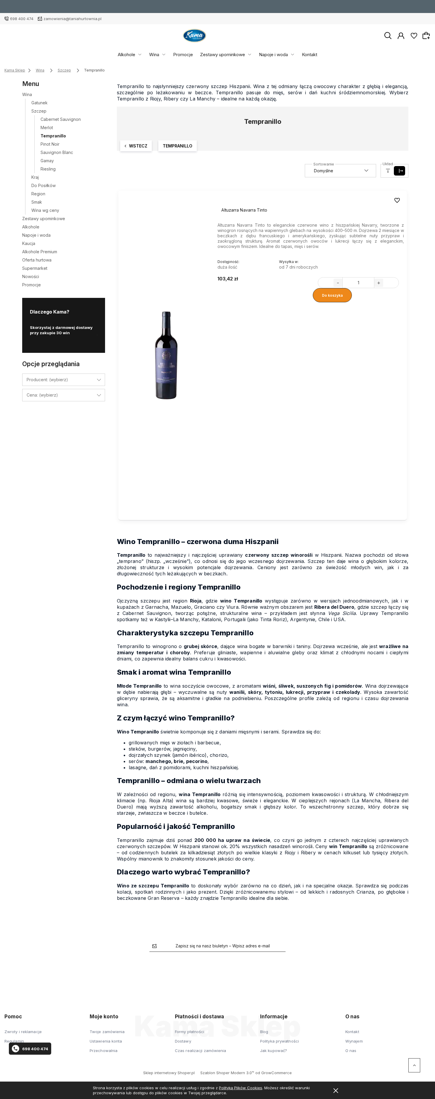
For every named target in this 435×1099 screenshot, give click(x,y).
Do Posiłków (43, 185)
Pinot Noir (50, 144)
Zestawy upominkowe (222, 54)
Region (38, 193)
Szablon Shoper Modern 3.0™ (227, 1072)
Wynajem (354, 1041)
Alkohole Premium (39, 251)
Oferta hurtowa (36, 259)
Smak (36, 201)
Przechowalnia (103, 1050)
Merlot (47, 127)
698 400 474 (21, 18)
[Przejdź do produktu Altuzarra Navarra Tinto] (166, 355)
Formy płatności (189, 1031)
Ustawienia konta (106, 1041)
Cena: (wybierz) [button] (42, 394)
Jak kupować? (273, 1050)
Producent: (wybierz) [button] (47, 379)
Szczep (38, 110)
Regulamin (14, 1041)
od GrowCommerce (273, 1072)
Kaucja (28, 243)
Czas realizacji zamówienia (200, 1050)
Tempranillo (53, 135)
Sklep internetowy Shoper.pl (169, 1072)
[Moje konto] (401, 35)
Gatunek (39, 102)
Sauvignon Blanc (57, 152)
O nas (351, 1050)
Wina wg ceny (45, 210)
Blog (264, 1031)
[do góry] (414, 1065)
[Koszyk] (427, 35)
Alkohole (126, 54)
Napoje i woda (273, 54)
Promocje (183, 54)
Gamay (47, 160)
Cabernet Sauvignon (61, 119)
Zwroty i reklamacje (23, 1031)
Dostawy (183, 1041)
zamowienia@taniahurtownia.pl (73, 18)
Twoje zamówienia (107, 1031)
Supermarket (34, 268)
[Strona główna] (194, 35)
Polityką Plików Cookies (240, 1087)
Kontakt (309, 54)
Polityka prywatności (279, 1041)
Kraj (35, 177)
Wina (154, 54)
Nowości (30, 276)
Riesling (48, 168)
